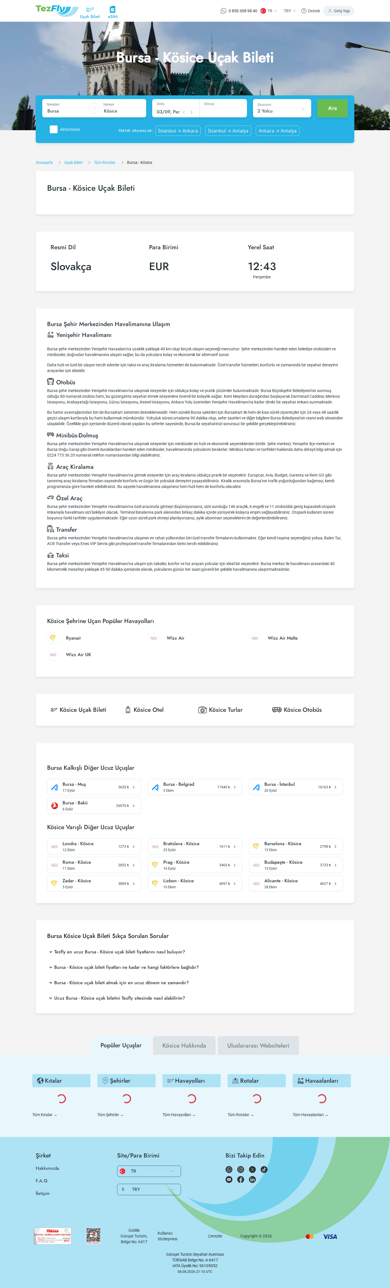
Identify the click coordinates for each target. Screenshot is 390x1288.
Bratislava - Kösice (181, 844)
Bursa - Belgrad (178, 784)
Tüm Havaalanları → (311, 1114)
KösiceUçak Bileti (83, 710)
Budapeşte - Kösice (283, 862)
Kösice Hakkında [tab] (184, 1045)
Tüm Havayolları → (179, 1114)
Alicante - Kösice (281, 881)
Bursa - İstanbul (279, 784)
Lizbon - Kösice (178, 881)
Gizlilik (134, 1230)
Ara (332, 108)
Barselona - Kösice (282, 844)
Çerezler (215, 1236)
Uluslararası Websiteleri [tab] (258, 1045)
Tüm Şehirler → (110, 1114)
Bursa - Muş (74, 784)
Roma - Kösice (77, 862)
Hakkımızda (47, 1168)
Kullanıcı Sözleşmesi (167, 1236)
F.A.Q (41, 1181)
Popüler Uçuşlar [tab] (121, 1045)
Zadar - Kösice (77, 881)
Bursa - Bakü (75, 803)
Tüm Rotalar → (241, 1114)
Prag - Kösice (176, 862)
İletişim (43, 1193)
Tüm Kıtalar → (44, 1114)
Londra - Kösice (78, 844)
